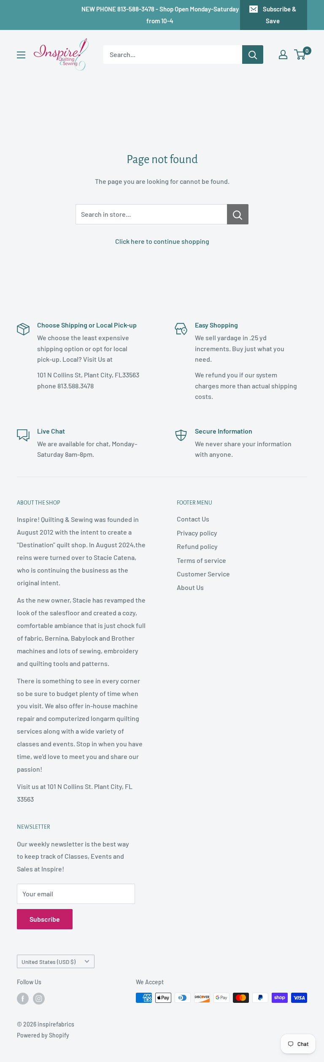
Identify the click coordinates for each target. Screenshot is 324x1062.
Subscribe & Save (279, 15)
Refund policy (197, 546)
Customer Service (203, 574)
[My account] (283, 54)
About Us (190, 587)
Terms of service (201, 560)
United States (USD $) (49, 961)
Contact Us (193, 519)
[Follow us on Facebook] (23, 999)
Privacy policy (197, 533)
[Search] (252, 54)
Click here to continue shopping (162, 241)
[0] (300, 54)
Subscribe (45, 919)
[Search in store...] (237, 214)
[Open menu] (21, 55)
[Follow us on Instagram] (39, 999)
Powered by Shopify (43, 1035)
